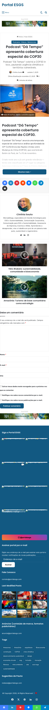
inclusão (28, 660)
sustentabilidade (9, 669)
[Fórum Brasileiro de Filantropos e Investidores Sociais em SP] (24, 595)
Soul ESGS (24, 19)
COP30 (17, 652)
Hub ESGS (28, 37)
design (29, 656)
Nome (3, 354)
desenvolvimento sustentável (13, 656)
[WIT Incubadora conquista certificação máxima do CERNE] (40, 614)
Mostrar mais (24, 172)
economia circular (9, 660)
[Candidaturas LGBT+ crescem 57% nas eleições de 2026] (9, 605)
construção (7, 652)
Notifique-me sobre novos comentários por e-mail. (22, 395)
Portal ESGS (42, 693)
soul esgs (35, 664)
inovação (38, 660)
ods (27, 664)
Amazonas (7, 647)
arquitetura (28, 647)
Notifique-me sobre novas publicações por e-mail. (22, 400)
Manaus (6, 664)
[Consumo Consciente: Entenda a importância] (24, 605)
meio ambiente (17, 664)
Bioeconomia (40, 647)
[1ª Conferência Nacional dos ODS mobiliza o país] (40, 605)
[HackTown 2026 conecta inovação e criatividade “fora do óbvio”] (9, 595)
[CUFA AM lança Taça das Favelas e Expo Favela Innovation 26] (40, 595)
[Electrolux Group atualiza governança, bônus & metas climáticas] (9, 614)
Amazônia (17, 647)
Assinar (8, 565)
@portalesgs (25, 537)
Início (20, 37)
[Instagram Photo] (13, 449)
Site (1, 376)
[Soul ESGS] (24, 24)
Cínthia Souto (17, 72)
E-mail (3, 365)
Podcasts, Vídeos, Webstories (24, 42)
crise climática (28, 652)
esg (20, 660)
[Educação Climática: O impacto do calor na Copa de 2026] (24, 614)
